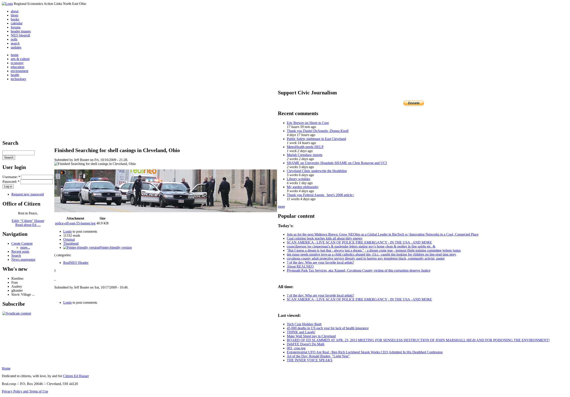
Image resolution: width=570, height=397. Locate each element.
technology (18, 79)
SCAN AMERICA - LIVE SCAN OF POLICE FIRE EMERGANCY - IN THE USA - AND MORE (359, 242)
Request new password (27, 194)
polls (14, 39)
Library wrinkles (298, 179)
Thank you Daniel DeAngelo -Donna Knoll (317, 131)
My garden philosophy (303, 187)
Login (67, 231)
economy (17, 63)
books (15, 19)
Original (69, 239)
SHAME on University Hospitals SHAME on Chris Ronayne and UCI (337, 163)
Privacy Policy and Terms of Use (25, 391)
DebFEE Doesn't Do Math (305, 344)
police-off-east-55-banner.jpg (75, 223)
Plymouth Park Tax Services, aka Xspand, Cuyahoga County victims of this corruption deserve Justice (358, 270)
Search (16, 255)
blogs (14, 15)
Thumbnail (71, 243)
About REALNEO (300, 266)
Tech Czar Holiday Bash (304, 324)
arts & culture (20, 59)
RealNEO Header (75, 263)
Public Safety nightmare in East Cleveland (316, 139)
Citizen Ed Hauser (76, 376)
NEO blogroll (20, 35)
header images (21, 31)
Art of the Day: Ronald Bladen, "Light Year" (318, 356)
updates (16, 47)
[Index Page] (7, 4)
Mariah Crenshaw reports (304, 155)
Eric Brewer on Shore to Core (308, 123)
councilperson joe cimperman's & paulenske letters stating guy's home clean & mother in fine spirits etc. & (361, 246)
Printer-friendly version (115, 247)
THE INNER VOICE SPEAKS (309, 360)
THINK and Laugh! (301, 332)
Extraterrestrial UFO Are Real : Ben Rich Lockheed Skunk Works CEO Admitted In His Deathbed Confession (365, 352)
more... (25, 247)
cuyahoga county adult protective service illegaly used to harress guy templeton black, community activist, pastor (366, 258)
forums (15, 27)
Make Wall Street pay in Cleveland (311, 336)
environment (19, 71)
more (281, 206)
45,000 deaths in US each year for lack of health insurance (328, 328)
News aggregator (23, 259)
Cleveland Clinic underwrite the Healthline (317, 171)
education (17, 67)
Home (6, 368)
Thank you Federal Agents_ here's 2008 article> (320, 195)
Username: (11, 177)
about (14, 11)
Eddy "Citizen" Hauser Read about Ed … (28, 223)
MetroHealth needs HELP (305, 147)
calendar (16, 23)
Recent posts (20, 251)
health (15, 75)
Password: (11, 181)
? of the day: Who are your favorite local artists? (320, 262)
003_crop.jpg (296, 348)
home (14, 55)
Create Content (22, 243)
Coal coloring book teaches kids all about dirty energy (324, 238)
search (15, 43)
